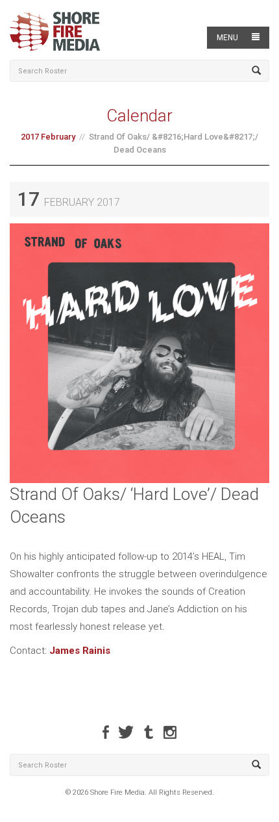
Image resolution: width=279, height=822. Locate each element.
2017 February (48, 137)
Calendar (139, 115)
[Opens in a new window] (106, 732)
